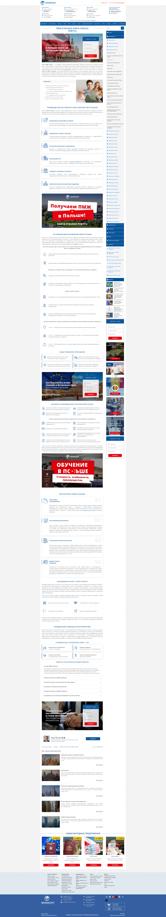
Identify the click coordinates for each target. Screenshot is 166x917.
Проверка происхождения (110, 877)
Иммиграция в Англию (112, 173)
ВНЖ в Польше (110, 77)
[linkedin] (64, 738)
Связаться (93, 738)
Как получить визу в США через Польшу (114, 99)
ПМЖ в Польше (110, 59)
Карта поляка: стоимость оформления (114, 71)
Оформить (51, 865)
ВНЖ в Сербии (115, 856)
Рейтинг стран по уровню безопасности (116, 260)
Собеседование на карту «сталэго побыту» (57, 95)
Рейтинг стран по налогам (113, 256)
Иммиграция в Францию (113, 182)
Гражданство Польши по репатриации (114, 113)
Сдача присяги (107, 879)
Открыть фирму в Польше (53, 884)
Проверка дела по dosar (109, 875)
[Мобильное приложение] (4, 459)
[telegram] (110, 897)
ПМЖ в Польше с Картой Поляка (113, 62)
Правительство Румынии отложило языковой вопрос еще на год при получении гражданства (118, 309)
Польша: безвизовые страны (112, 106)
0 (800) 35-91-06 (91, 11)
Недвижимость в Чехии (81, 876)
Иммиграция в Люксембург (113, 176)
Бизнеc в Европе (52, 874)
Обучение (111, 229)
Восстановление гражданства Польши (114, 80)
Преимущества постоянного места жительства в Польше (57, 85)
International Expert (47, 747)
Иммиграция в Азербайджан (114, 192)
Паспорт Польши (110, 65)
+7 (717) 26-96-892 (46, 17)
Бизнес (110, 32)
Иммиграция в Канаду (112, 137)
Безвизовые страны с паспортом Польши (72, 755)
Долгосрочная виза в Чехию (96, 882)
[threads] (116, 897)
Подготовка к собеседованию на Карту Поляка (114, 89)
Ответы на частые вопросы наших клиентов (55, 98)
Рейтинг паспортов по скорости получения (114, 248)
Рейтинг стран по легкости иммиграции (113, 253)
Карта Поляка (65, 770)
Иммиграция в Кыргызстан (113, 215)
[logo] (49, 3)
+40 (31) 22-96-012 (68, 17)
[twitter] (106, 900)
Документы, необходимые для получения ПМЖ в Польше (60, 91)
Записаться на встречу (109, 885)
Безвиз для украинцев (114, 240)
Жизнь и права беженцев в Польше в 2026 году (114, 103)
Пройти (115, 413)
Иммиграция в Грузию (112, 195)
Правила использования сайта (117, 915)
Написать (93, 20)
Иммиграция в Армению (113, 189)
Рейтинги (111, 244)
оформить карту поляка (89, 510)
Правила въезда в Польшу (68, 817)
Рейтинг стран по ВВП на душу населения (114, 271)
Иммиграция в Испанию (113, 134)
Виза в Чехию (93, 879)
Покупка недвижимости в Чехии (81, 878)
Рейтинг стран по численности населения (114, 267)
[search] (122, 28)
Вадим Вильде (56, 738)
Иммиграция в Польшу (112, 49)
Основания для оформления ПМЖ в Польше (55, 87)
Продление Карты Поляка (112, 92)
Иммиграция (112, 36)
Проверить (115, 358)
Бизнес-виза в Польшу (95, 877)
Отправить (91, 56)
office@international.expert (69, 902)
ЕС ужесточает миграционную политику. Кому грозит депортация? (118, 315)
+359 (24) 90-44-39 (91, 17)
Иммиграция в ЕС (111, 40)
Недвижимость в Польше (81, 885)
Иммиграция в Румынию (113, 43)
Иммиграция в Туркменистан (114, 205)
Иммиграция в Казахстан (113, 198)
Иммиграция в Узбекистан (113, 211)
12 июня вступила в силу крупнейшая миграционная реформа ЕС (118, 290)
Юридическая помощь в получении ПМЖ (54, 97)
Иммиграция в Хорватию (113, 218)
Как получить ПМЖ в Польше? (52, 93)
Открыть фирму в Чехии (52, 877)
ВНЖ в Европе (65, 885)
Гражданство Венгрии (66, 880)
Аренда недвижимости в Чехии (81, 881)
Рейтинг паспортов (108, 882)
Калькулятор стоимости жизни (114, 275)
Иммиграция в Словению (113, 166)
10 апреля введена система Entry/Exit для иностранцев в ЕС (118, 302)
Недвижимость (112, 225)
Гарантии (106, 880)
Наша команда (44, 913)
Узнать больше (115, 432)
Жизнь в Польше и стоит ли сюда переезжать (73, 801)
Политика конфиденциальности (49, 915)
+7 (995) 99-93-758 (46, 11)
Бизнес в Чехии (50, 876)
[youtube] (113, 897)
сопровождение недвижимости (80, 888)
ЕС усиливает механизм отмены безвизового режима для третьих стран (118, 296)
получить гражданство (75, 161)
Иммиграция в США (112, 153)
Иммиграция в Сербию (112, 156)
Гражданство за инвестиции (68, 891)
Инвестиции (111, 232)
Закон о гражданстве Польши (113, 83)
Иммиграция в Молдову (113, 185)
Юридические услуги (52, 885)
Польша (56, 747)
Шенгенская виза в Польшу (96, 876)
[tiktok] (119, 897)
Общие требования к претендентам (56, 89)
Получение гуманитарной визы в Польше (72, 786)
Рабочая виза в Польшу (95, 884)
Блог (105, 883)
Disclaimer (122, 913)
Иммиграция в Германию (113, 160)
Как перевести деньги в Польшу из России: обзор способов (114, 110)
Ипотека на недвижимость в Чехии (82, 884)
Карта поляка (109, 68)
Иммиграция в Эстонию (113, 147)
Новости (111, 279)
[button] (112, 375)
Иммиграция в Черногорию (113, 131)
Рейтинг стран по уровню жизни (114, 263)
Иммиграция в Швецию (113, 179)
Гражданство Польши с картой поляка (114, 74)
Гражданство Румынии (67, 879)
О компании (122, 23)
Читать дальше (99, 764)
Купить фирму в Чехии (52, 882)
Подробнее (115, 393)
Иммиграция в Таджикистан (114, 208)
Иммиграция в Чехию (112, 163)
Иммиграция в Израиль (113, 150)
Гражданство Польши (111, 52)
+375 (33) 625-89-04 (70, 11)
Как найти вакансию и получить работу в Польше (115, 96)
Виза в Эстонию (93, 880)
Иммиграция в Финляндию (113, 221)
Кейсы (105, 887)
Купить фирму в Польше (52, 880)
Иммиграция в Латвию (112, 143)
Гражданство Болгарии (72, 856)
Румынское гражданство (50, 856)
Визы (110, 236)
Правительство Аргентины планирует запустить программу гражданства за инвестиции (118, 284)
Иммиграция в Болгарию (113, 46)
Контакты (115, 23)
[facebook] (62, 738)
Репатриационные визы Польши (113, 86)
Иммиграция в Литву (112, 140)
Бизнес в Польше (51, 879)
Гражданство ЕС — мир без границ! (113, 2)
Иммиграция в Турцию (112, 202)
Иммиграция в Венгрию (113, 169)
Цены (103, 23)
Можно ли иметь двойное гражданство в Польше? (115, 56)
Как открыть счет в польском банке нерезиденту (114, 127)
